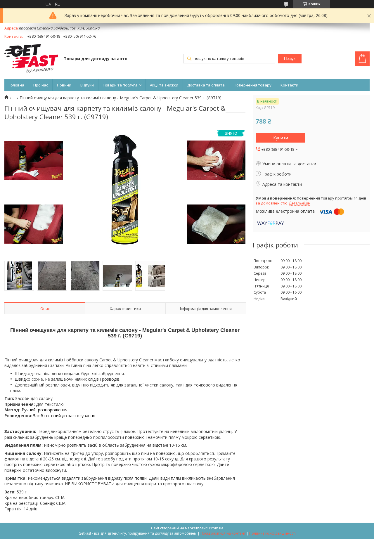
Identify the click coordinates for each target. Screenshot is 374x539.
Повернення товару (252, 85)
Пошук (289, 58)
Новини (64, 85)
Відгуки (87, 85)
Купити (280, 138)
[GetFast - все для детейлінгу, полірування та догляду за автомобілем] (31, 59)
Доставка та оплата (206, 85)
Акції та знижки (164, 85)
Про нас (40, 85)
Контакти (289, 85)
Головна (16, 85)
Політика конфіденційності (272, 533)
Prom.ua (216, 528)
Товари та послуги (120, 85)
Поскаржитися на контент (222, 533)
